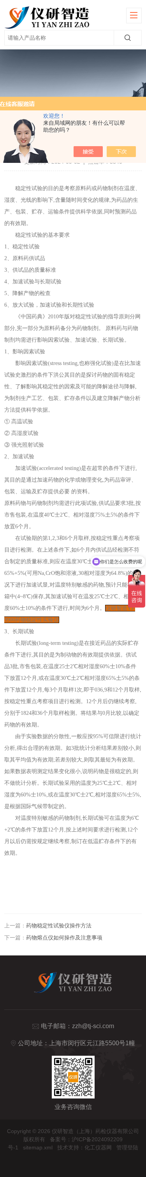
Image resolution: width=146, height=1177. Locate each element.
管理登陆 (127, 1147)
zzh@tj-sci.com (93, 1026)
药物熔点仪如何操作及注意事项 (64, 937)
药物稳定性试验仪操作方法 (58, 925)
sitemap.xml (38, 1147)
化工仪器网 (98, 1147)
